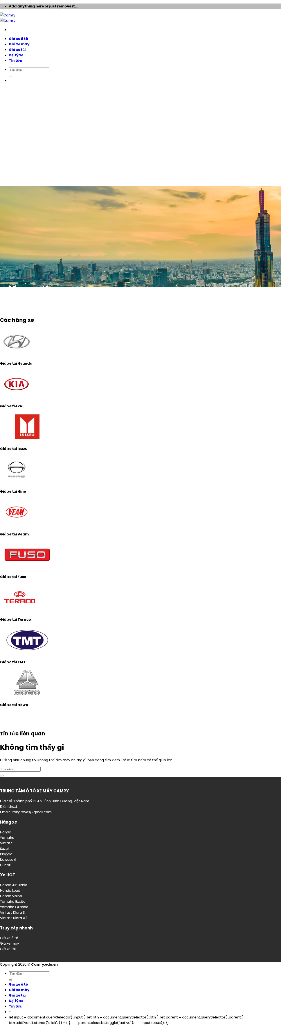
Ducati (5, 865)
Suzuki (5, 848)
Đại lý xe (16, 1000)
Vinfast (6, 843)
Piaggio (6, 854)
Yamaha (7, 837)
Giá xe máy (9, 943)
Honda (5, 832)
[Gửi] (2, 775)
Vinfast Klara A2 (13, 917)
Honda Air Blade (13, 885)
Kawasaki (8, 859)
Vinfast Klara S (12, 912)
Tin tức (15, 1006)
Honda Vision (11, 896)
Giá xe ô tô (9, 937)
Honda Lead (10, 890)
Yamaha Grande (14, 907)
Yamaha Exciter (13, 901)
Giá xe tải (8, 948)
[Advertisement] (140, 65)
